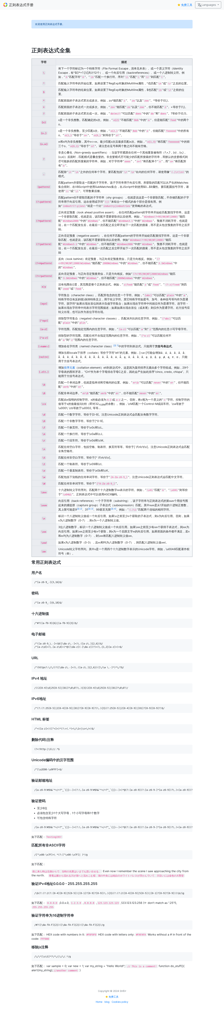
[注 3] (90, 508)
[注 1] (115, 345)
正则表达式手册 (21, 5)
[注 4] (113, 508)
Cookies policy (120, 1001)
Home (99, 1001)
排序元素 (69, 367)
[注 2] (79, 508)
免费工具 (186, 5)
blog (107, 1001)
